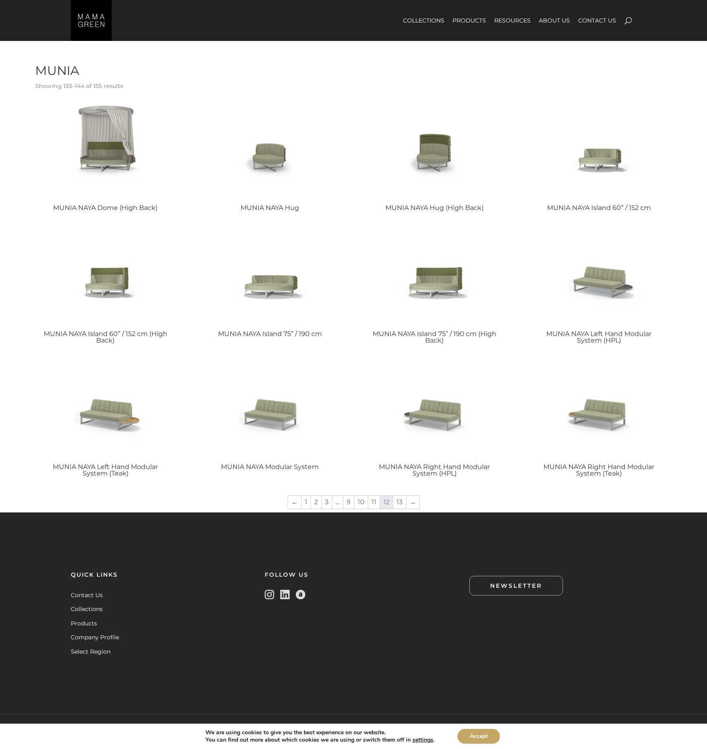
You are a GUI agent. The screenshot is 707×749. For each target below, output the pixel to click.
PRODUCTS (469, 20)
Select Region (90, 651)
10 (361, 502)
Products (84, 623)
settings (422, 740)
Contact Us (87, 595)
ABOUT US (554, 20)
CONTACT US (597, 20)
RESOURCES (512, 20)
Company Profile (95, 637)
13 (399, 502)
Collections (87, 609)
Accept (479, 736)
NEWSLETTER (516, 585)
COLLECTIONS (423, 20)
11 (374, 502)
